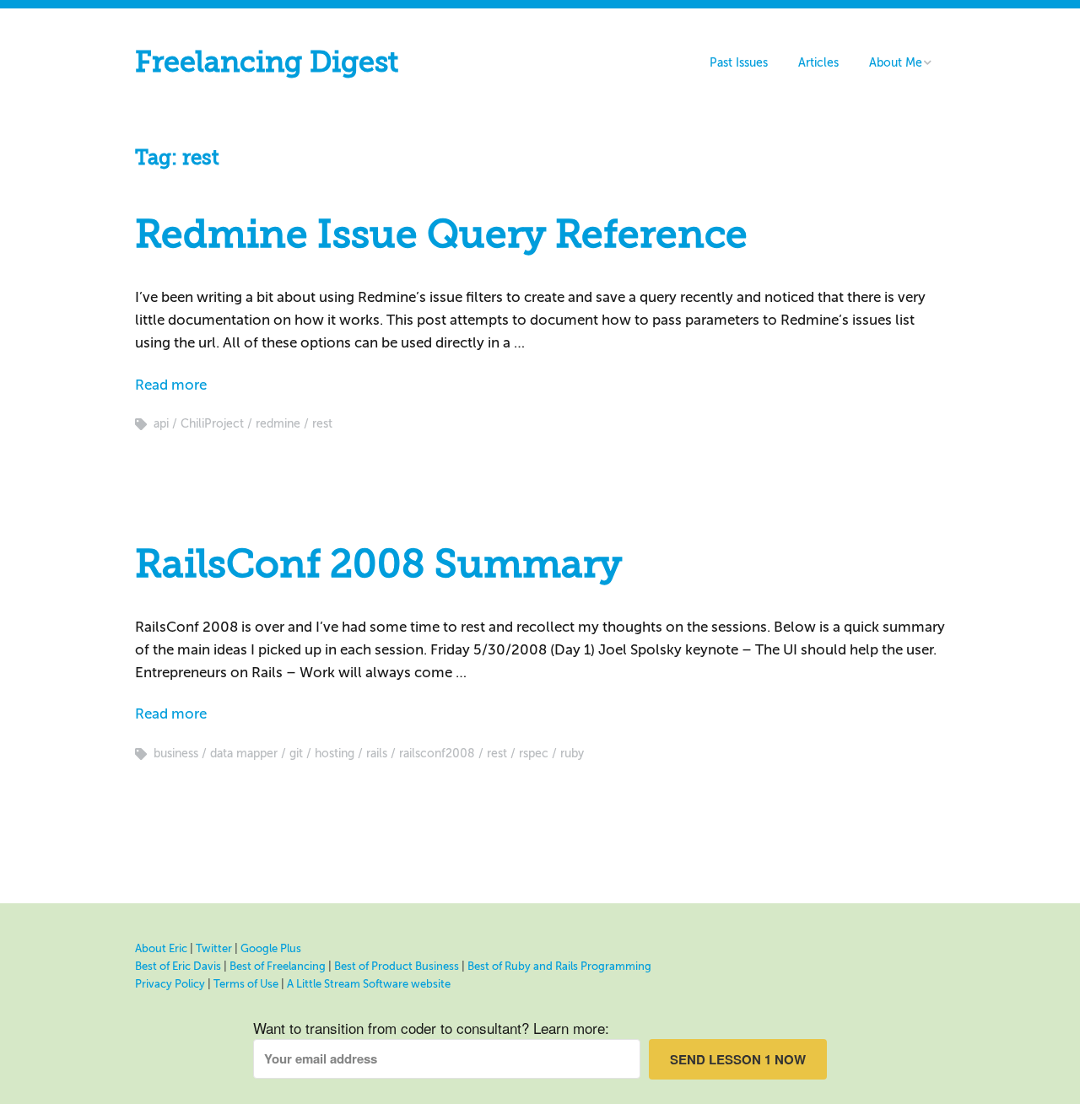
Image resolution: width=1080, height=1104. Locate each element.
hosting (334, 753)
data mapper (244, 753)
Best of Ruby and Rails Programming (559, 966)
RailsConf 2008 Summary (378, 564)
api (161, 423)
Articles (818, 63)
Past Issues (739, 63)
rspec (533, 753)
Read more (171, 385)
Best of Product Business (396, 966)
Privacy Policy (170, 983)
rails (376, 753)
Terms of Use (245, 983)
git (296, 753)
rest (322, 423)
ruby (572, 753)
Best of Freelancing (278, 966)
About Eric (161, 948)
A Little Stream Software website (369, 983)
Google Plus (270, 948)
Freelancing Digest (266, 62)
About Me (895, 63)
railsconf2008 (437, 753)
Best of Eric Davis (178, 966)
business (176, 753)
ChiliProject (212, 423)
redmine (278, 423)
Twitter (214, 948)
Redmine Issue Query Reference (441, 234)
